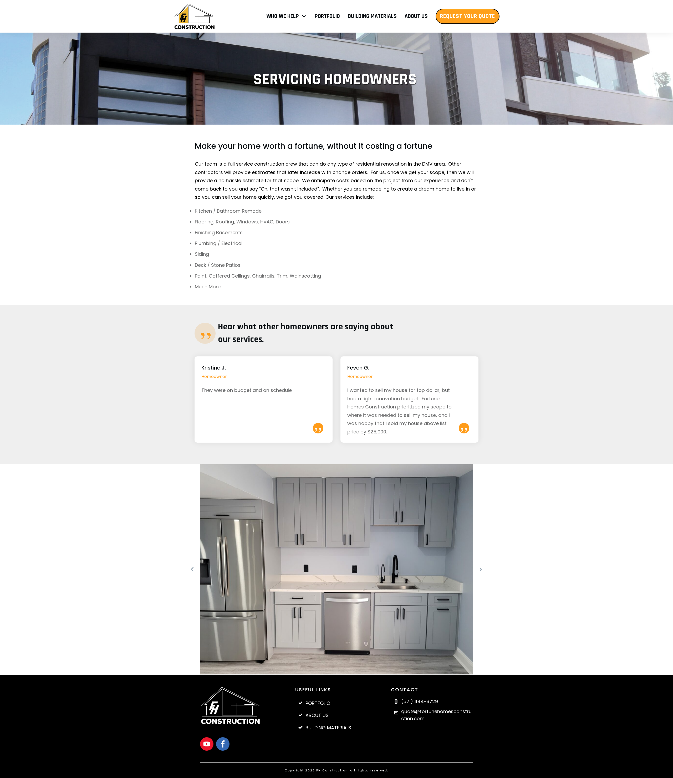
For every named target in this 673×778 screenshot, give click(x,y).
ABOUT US (317, 715)
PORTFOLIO (317, 703)
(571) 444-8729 (419, 701)
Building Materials (328, 727)
